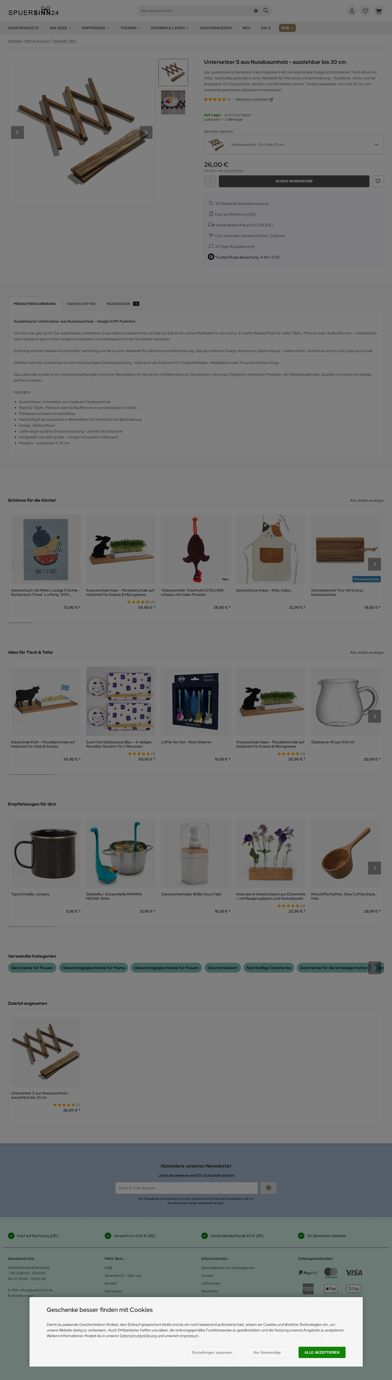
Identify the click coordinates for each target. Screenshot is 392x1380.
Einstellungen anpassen (212, 1352)
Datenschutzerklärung (138, 1335)
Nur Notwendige (267, 1352)
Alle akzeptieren (321, 1353)
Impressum (189, 1335)
